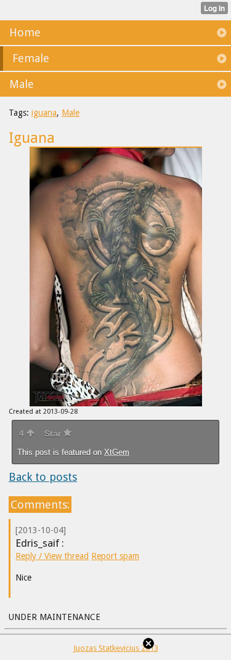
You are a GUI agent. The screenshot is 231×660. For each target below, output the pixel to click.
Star (53, 433)
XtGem (116, 452)
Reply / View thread (52, 556)
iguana (44, 113)
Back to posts (43, 476)
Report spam (115, 556)
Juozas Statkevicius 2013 (115, 648)
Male (70, 113)
